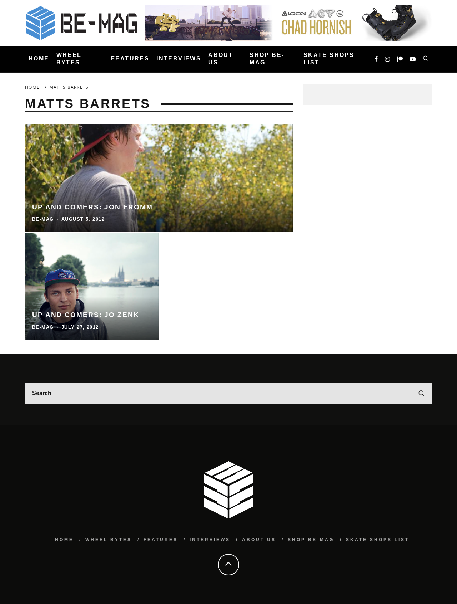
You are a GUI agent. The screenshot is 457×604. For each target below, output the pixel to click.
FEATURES (130, 59)
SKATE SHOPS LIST (328, 58)
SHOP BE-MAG (267, 58)
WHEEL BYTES (69, 58)
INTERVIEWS (178, 59)
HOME (39, 59)
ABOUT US (220, 58)
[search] (421, 393)
